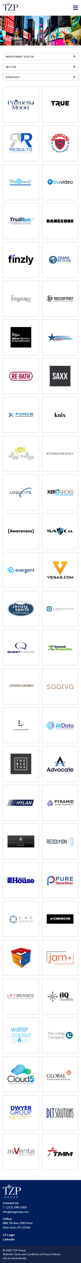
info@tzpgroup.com (16, 1211)
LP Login (9, 1235)
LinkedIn (9, 1239)
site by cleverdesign (14, 1258)
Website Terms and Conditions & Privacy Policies (32, 1254)
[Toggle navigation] (75, 8)
